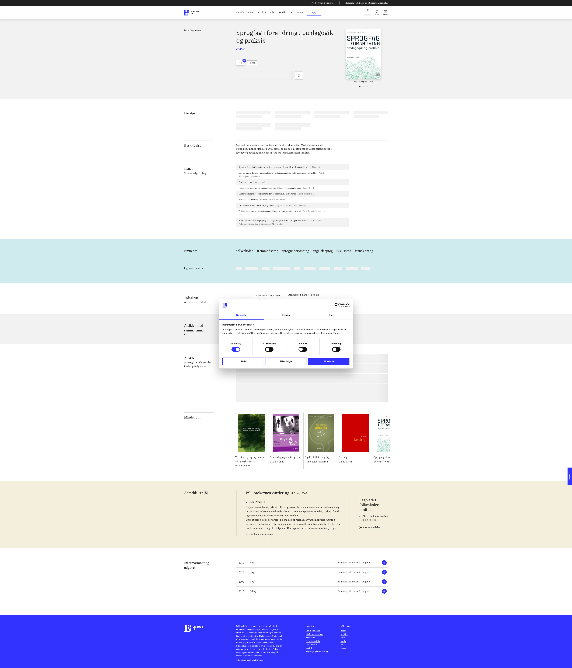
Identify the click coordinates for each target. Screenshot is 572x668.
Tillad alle (329, 361)
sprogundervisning (295, 251)
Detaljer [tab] (286, 315)
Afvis (243, 361)
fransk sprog (364, 251)
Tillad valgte (286, 361)
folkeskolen (244, 251)
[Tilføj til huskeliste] (299, 75)
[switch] (269, 349)
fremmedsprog (267, 251)
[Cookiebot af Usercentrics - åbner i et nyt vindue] (337, 305)
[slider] (363, 56)
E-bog (252, 63)
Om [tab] (330, 315)
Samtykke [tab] (241, 315)
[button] (312, 563)
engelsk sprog (323, 251)
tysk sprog (344, 251)
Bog (240, 62)
